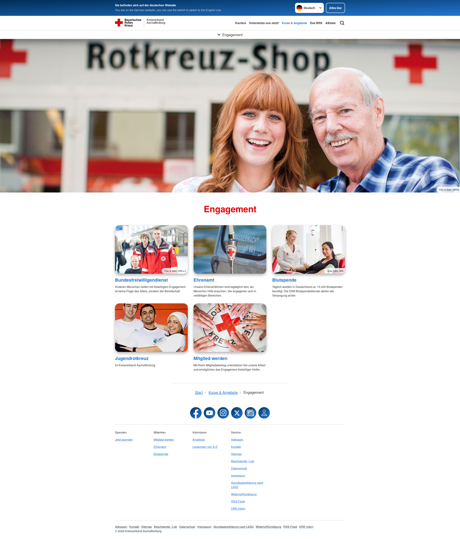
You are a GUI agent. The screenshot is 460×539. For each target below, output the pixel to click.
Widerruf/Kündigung (244, 494)
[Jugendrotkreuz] (151, 327)
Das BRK (316, 23)
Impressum (238, 475)
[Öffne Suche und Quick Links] (342, 23)
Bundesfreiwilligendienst (141, 280)
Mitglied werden (210, 358)
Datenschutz (239, 468)
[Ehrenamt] (230, 249)
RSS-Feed (238, 501)
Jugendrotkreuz (131, 358)
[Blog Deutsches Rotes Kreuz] (250, 413)
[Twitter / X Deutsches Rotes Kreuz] (237, 413)
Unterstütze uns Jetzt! (264, 23)
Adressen (237, 439)
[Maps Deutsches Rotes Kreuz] (264, 413)
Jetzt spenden (124, 439)
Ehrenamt (204, 280)
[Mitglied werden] (230, 327)
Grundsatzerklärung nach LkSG (247, 485)
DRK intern (238, 508)
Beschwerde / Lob (242, 461)
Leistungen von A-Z (204, 447)
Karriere (240, 23)
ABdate (330, 23)
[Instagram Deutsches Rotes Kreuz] (223, 413)
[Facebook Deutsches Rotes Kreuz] (196, 413)
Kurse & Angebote (294, 23)
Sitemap (236, 454)
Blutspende (284, 280)
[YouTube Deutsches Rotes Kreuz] (209, 413)
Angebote (198, 439)
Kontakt (236, 447)
